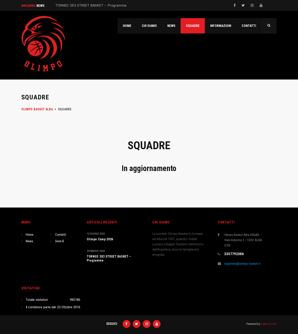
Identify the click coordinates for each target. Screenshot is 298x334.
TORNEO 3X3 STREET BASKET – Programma (109, 258)
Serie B (59, 241)
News (29, 241)
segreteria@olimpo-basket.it (242, 264)
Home (29, 235)
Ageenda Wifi (269, 323)
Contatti (60, 235)
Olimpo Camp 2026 (100, 239)
